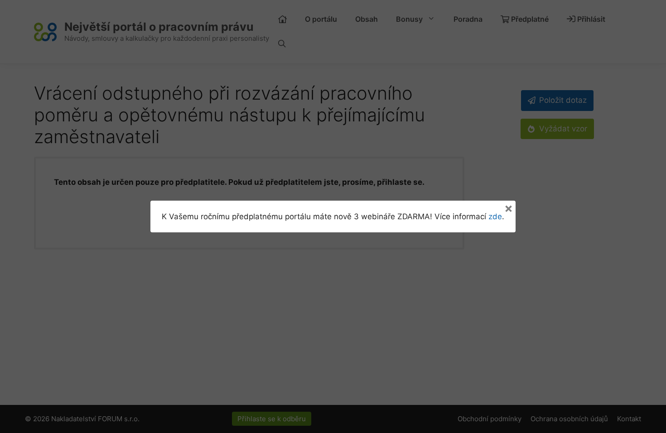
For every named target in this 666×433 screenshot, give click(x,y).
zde (495, 216)
